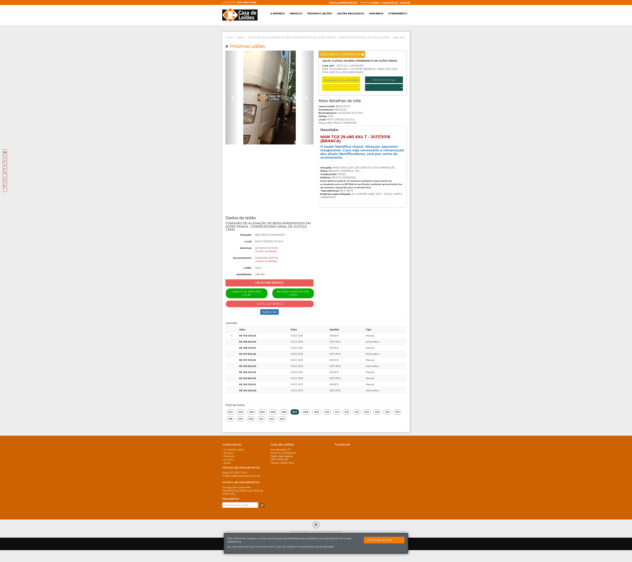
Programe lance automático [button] (341, 79)
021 (261, 418)
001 (230, 411)
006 (283, 411)
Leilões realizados (350, 13)
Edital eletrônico (270, 303)
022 (271, 418)
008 (305, 411)
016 (387, 411)
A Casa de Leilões (234, 449)
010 (327, 411)
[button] (232, 97)
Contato (228, 459)
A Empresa (277, 13)
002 (240, 411)
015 (377, 411)
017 (397, 411)
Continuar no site (379, 540)
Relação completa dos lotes (293, 293)
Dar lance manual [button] (384, 79)
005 (273, 411)
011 (337, 411)
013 (357, 411)
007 (294, 411)
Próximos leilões (319, 13)
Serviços (296, 13)
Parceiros (376, 13)
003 (251, 411)
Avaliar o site (269, 311)
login (374, 2)
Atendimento (397, 13)
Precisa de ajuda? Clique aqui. (4, 172)
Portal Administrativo (343, 2)
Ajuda (404, 2)
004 (262, 411)
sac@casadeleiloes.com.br (245, 475)
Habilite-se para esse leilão (247, 293)
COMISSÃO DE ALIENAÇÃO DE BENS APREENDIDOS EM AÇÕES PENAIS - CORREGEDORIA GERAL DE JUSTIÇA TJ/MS (319, 37)
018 (230, 418)
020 (251, 418)
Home (229, 37)
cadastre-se (390, 2)
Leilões (240, 37)
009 (316, 411)
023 (282, 418)
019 (240, 418)
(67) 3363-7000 (238, 472)
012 (347, 411)
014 (367, 411)
